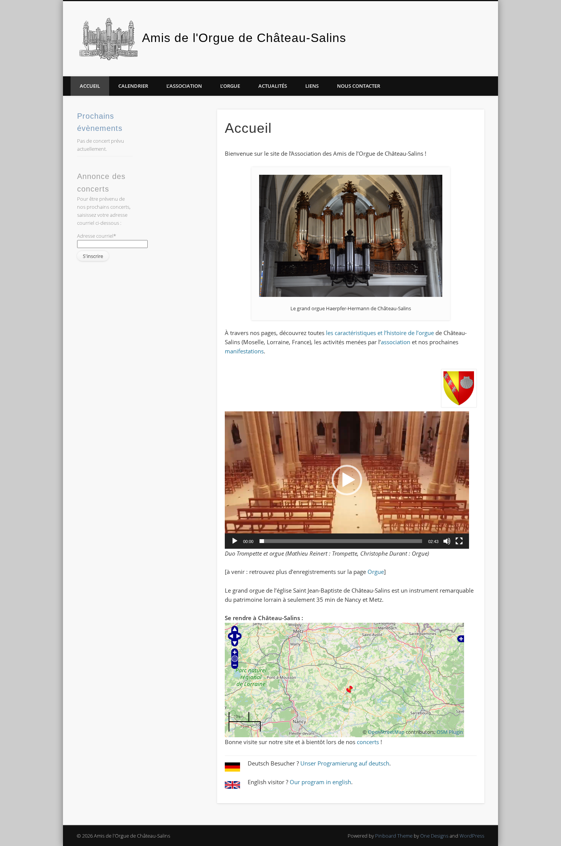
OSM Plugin (450, 732)
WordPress (471, 835)
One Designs (434, 835)
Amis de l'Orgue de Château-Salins (244, 38)
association (395, 342)
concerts (368, 742)
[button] (347, 480)
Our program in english (320, 782)
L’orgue (230, 85)
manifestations (244, 351)
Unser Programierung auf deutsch (344, 763)
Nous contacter (358, 85)
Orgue (376, 571)
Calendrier (133, 85)
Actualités (272, 85)
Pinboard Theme (394, 835)
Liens (312, 85)
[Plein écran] (459, 541)
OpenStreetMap (386, 732)
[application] (347, 480)
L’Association (184, 85)
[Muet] (447, 541)
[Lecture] (235, 541)
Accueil (90, 85)
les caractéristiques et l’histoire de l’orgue (380, 333)
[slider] (341, 541)
